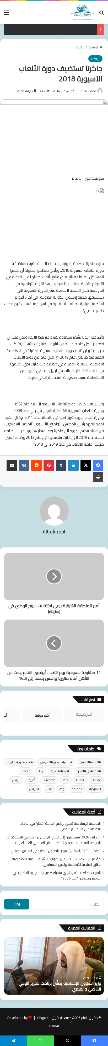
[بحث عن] (101, 14)
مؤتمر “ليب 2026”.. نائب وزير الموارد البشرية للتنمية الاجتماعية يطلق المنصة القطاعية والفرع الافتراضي (56, 862)
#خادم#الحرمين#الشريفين (56, 762)
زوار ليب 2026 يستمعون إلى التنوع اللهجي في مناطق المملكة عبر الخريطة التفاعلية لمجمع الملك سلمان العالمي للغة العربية (53, 840)
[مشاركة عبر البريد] (12, 465)
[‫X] (85, 465)
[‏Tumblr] (61, 465)
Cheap (25, 771)
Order (80, 780)
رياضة (80, 47)
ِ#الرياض (34, 789)
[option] (54, 966)
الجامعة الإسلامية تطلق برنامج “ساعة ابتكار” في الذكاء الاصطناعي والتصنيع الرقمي (60, 826)
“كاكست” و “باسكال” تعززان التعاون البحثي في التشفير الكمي (56, 850)
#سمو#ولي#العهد (89, 771)
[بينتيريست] (49, 465)
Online (96, 780)
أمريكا (31, 780)
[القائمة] (6, 14)
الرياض (16, 780)
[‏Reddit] (36, 465)
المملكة (77, 789)
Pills (66, 780)
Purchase (49, 780)
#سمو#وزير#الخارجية (20, 762)
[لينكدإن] (73, 465)
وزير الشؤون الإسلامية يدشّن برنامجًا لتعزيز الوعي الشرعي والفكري (60, 986)
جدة (62, 789)
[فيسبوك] (98, 465)
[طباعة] (98, 477)
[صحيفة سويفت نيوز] (82, 12)
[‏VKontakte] (24, 465)
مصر (49, 789)
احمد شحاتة (88, 91)
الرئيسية (93, 47)
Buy (40, 771)
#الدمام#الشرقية (90, 762)
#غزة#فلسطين (60, 771)
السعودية (95, 789)
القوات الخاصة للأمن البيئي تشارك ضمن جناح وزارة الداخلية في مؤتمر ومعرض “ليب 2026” (57, 875)
